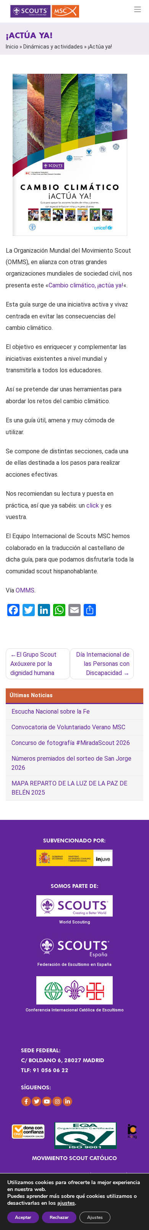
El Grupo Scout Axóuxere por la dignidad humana (33, 664)
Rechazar (59, 1217)
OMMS (25, 590)
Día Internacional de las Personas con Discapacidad (103, 664)
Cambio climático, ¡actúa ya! (86, 285)
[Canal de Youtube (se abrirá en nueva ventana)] (47, 1101)
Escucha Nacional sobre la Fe (50, 711)
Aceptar (23, 1217)
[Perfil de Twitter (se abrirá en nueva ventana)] (36, 1101)
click (92, 505)
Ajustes (95, 1217)
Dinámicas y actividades (53, 47)
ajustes (66, 1203)
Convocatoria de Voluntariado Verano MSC (68, 727)
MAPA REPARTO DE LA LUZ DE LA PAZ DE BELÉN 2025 (69, 788)
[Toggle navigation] (138, 9)
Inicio (12, 47)
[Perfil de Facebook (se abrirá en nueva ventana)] (26, 1101)
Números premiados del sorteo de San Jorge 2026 (71, 763)
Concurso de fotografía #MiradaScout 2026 (70, 742)
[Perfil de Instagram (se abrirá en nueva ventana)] (57, 1101)
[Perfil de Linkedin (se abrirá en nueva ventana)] (67, 1101)
